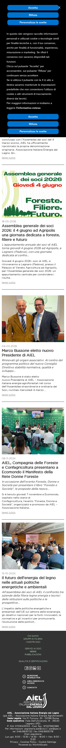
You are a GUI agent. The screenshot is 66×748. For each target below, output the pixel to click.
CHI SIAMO (32, 636)
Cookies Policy (28, 742)
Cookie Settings (47, 742)
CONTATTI (32, 687)
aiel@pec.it (55, 729)
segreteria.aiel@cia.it (35, 729)
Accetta (33, 7)
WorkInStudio (39, 745)
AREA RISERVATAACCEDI (35, 682)
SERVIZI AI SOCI (33, 648)
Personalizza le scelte (33, 22)
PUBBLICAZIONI (33, 654)
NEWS (33, 651)
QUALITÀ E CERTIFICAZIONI (33, 661)
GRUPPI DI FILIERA (33, 639)
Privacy (14, 742)
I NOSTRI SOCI (33, 642)
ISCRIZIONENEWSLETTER (33, 676)
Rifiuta (33, 15)
